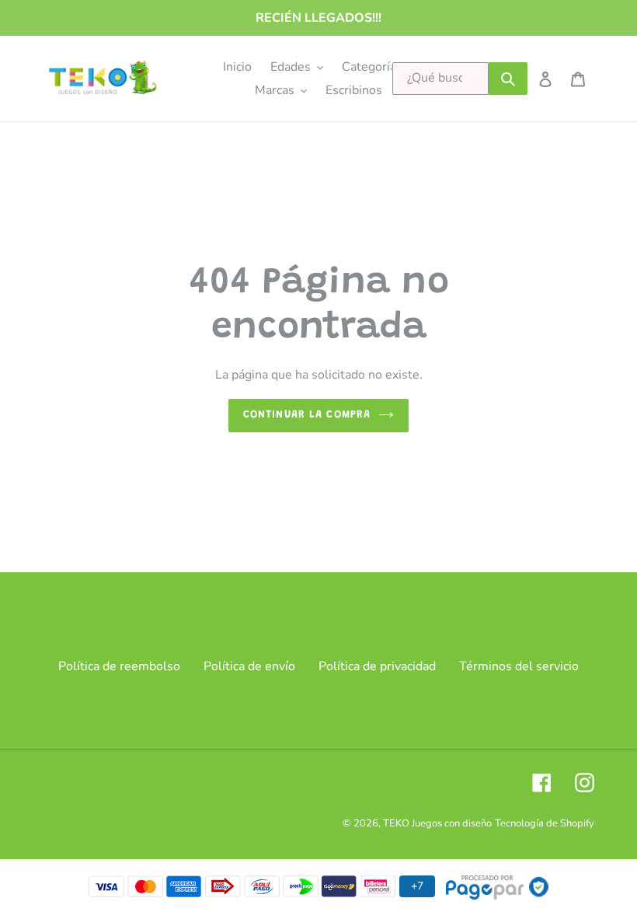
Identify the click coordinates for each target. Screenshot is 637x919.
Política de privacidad (377, 666)
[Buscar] (508, 78)
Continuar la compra (307, 415)
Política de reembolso (119, 666)
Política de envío (249, 666)
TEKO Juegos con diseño (437, 823)
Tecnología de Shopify (544, 823)
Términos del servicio (519, 666)
